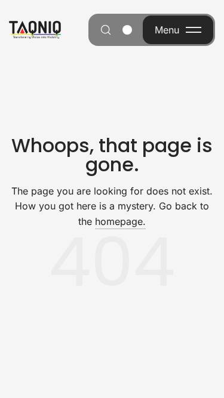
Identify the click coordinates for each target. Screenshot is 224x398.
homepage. (120, 221)
